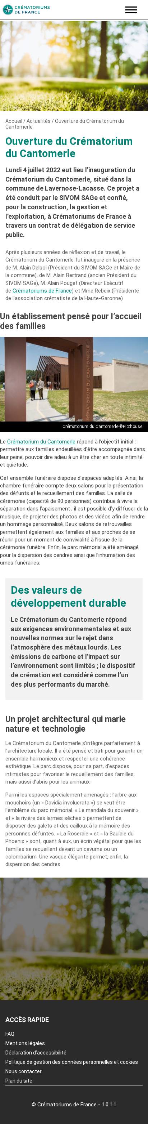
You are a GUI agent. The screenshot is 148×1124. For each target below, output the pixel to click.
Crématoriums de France (42, 290)
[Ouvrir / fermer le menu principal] (131, 9)
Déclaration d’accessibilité (35, 1053)
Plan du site (18, 1081)
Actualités (39, 121)
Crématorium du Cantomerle (41, 441)
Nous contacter (23, 1071)
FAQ (9, 1034)
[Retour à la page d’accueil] (61, 10)
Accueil (13, 121)
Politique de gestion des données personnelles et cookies (71, 1062)
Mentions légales (25, 1043)
